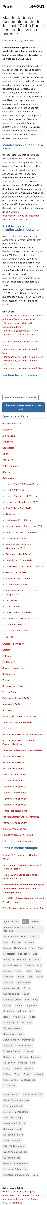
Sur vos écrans (11, 993)
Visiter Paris (8, 662)
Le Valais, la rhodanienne (16, 1175)
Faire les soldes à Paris (18, 554)
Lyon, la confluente (13, 1106)
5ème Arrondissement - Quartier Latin (22, 734)
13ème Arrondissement (14, 786)
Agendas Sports (11, 988)
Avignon (18, 971)
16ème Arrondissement (14, 804)
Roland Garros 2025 (16, 572)
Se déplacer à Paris (12, 686)
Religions (27, 1022)
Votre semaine (10, 466)
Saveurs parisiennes (13, 668)
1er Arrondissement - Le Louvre (19, 716)
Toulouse (16, 942)
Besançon (8, 1011)
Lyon (5, 942)
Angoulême (31, 1005)
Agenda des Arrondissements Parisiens (18, 929)
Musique (21, 959)
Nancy (6, 1068)
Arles (39, 965)
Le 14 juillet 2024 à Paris (19, 560)
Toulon (25, 993)
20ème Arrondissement (15, 829)
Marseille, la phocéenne (15, 1111)
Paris (8, 6)
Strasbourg (24, 953)
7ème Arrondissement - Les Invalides (22, 750)
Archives (10, 514)
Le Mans (21, 1011)
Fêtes (24, 936)
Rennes (20, 976)
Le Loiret (38, 1074)
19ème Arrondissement (14, 823)
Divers (26, 988)
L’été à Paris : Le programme (17, 841)
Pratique (6, 680)
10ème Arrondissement (14, 768)
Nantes (7, 948)
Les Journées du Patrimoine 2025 (24, 526)
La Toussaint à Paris (16, 538)
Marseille (34, 936)
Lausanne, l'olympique (14, 1169)
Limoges (22, 1062)
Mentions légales (26, 1191)
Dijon (38, 971)
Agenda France (11, 921)
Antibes (7, 1005)
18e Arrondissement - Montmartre (20, 817)
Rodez (32, 1017)
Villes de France (23, 1045)
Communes (20, 948)
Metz (32, 1062)
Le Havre (8, 982)
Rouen (39, 976)
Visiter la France (11, 1051)
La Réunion (9, 1062)
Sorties (6, 650)
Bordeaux (29, 942)
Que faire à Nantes (13, 1134)
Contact (6, 1203)
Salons (6, 453)
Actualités (34, 959)
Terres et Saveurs (12, 1028)
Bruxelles (28, 1051)
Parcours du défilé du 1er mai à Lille (23, 368)
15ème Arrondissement (14, 798)
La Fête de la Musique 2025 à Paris (24, 566)
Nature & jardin (11, 1022)
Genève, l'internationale (15, 1163)
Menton (18, 1005)
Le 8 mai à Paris (14, 606)
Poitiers (7, 1074)
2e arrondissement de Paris (17, 722)
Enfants (6, 656)
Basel (35, 1175)
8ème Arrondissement (14, 756)
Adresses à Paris (11, 704)
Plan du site (8, 1191)
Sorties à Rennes (12, 1140)
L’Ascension (12, 600)
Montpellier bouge (12, 1117)
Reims (6, 1017)
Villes (32, 948)
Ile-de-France (10, 936)
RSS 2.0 (17, 1203)
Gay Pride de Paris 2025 (19, 508)
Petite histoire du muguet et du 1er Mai (23, 908)
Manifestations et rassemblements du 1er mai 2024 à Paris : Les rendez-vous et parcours (23, 888)
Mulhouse (8, 976)
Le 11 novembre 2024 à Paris (21, 532)
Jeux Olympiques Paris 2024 (17, 835)
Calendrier (8, 478)
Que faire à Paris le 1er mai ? (19, 334)
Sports (6, 472)
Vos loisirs (7, 460)
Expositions (8, 435)
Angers (7, 971)
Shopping (7, 441)
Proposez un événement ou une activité (23, 407)
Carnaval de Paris (15, 624)
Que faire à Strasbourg (15, 1152)
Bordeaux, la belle (12, 1129)
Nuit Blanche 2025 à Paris (20, 578)
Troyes (27, 1074)
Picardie (29, 1068)
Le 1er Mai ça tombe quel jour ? (21, 330)
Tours (17, 1074)
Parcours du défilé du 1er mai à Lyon (23, 357)
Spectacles (8, 448)
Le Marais (7, 728)
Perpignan (8, 959)
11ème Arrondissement (14, 774)
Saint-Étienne (23, 982)
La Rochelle (9, 1085)
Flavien (30, 40)
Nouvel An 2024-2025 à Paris (22, 484)
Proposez (36, 1057)
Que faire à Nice (11, 1157)
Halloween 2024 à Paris (18, 520)
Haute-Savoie (10, 1080)
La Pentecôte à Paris (17, 584)
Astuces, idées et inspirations (18, 1039)
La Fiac (9, 636)
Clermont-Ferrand (12, 999)
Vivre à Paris (9, 692)
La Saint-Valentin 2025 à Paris (22, 618)
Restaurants (8, 674)
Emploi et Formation (13, 643)
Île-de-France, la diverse (16, 1100)
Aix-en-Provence (12, 965)
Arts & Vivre (19, 1017)
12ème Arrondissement (14, 780)
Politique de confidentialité (16, 1195)
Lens (31, 1011)
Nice (40, 948)
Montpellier (9, 953)
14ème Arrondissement (14, 792)
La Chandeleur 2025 (17, 630)
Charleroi (23, 1057)
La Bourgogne (28, 1080)
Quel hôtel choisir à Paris (15, 698)
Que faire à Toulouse (14, 1123)
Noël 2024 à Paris (15, 490)
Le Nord (35, 921)
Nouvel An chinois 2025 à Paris (22, 496)
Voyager (7, 1045)
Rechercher (9, 1057)
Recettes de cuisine (13, 1034)
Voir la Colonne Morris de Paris (20, 397)
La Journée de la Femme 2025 (22, 502)
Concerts (7, 429)
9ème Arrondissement (14, 762)
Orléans (17, 1068)
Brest (30, 976)
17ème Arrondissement (14, 810)
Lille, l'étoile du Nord (14, 1146)
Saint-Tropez (31, 999)
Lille (35, 953)
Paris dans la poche (12, 423)
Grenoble (29, 965)
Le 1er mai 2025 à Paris (18, 612)
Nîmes (29, 971)
